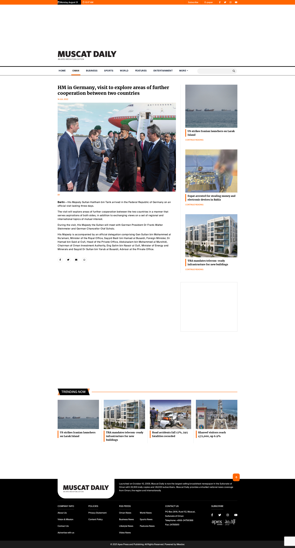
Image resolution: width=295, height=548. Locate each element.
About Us (62, 512)
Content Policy (95, 519)
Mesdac (181, 544)
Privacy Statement (97, 512)
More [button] (182, 70)
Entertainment (163, 70)
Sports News (146, 519)
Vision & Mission (65, 519)
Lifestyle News (126, 526)
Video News (125, 532)
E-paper (209, 2)
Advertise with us (66, 532)
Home (62, 70)
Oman (75, 70)
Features (141, 70)
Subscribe (193, 2)
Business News (126, 519)
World (124, 70)
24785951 (174, 524)
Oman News (125, 512)
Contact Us (63, 526)
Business (91, 70)
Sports (108, 70)
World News (146, 512)
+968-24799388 (184, 520)
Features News (147, 526)
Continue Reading (194, 140)
